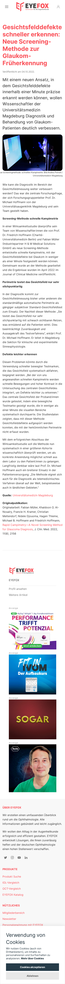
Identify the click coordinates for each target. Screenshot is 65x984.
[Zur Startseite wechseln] (32, 6)
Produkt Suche (11, 876)
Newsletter (9, 919)
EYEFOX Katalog (12, 894)
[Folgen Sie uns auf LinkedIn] (26, 858)
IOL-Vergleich (10, 882)
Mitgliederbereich (13, 912)
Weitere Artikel (18, 595)
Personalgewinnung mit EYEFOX (22, 925)
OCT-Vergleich (11, 888)
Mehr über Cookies (32, 958)
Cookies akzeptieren (32, 967)
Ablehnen (32, 975)
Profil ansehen (18, 589)
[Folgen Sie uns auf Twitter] (5, 858)
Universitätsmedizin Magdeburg (33, 495)
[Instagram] (12, 858)
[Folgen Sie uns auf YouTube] (19, 858)
